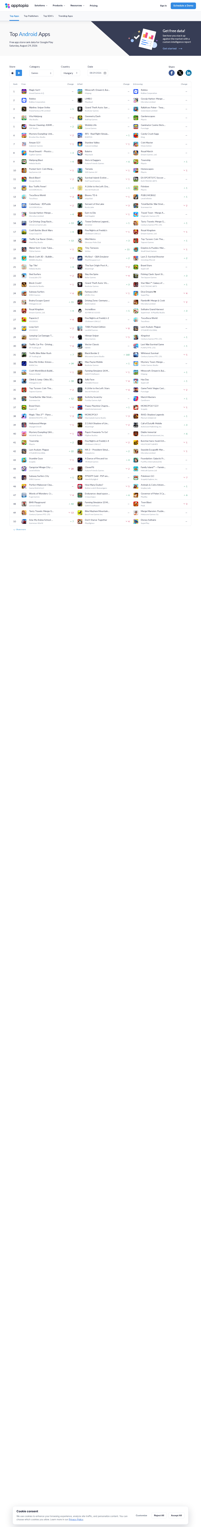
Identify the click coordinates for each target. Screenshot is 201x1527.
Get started (172, 48)
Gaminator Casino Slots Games (153, 125)
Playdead (89, 102)
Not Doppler (90, 216)
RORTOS (88, 137)
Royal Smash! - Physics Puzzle (41, 151)
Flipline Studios (91, 435)
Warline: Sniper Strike (39, 107)
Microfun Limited (148, 102)
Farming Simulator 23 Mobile (97, 502)
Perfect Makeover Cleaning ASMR (41, 484)
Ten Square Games (149, 277)
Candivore (145, 400)
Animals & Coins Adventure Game (153, 484)
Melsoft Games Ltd (149, 470)
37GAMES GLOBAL (149, 330)
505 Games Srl (91, 172)
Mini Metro (90, 239)
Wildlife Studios (35, 260)
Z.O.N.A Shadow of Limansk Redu (97, 423)
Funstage (145, 128)
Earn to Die (90, 212)
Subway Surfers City (39, 476)
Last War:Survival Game (152, 344)
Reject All (159, 1515)
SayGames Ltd (35, 172)
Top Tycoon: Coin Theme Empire (153, 239)
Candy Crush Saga (150, 133)
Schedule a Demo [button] (183, 5)
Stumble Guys (36, 458)
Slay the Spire (91, 274)
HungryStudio (35, 181)
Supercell (145, 268)
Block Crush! (35, 283)
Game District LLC (36, 488)
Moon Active (146, 146)
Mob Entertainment (93, 409)
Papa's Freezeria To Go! (96, 432)
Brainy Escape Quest (39, 300)
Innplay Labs (146, 488)
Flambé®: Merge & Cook (153, 300)
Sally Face (89, 379)
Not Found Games (92, 181)
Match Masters (148, 397)
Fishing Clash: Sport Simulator (153, 274)
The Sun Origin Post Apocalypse (97, 265)
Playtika (144, 497)
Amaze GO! (35, 142)
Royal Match (147, 151)
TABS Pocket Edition (95, 326)
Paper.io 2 (34, 318)
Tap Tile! (33, 265)
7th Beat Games (91, 462)
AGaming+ (89, 268)
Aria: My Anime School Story (41, 520)
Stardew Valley (92, 142)
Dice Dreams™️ (148, 291)
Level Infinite (146, 198)
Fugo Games (34, 497)
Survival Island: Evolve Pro (97, 177)
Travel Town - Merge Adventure (153, 212)
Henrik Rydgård (91, 479)
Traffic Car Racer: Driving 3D (41, 239)
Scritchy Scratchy (93, 397)
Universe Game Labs (37, 225)
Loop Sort (34, 326)
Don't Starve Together (96, 520)
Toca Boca (33, 198)
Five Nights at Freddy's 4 (97, 441)
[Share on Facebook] (172, 73)
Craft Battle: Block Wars (41, 230)
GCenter (88, 225)
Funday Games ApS (93, 400)
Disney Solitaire (148, 520)
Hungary (68, 72)
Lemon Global (35, 505)
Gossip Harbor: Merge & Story (153, 98)
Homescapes (147, 169)
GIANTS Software (92, 374)
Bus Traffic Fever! (37, 186)
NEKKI (87, 347)
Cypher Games (35, 154)
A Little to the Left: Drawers (97, 186)
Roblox (144, 90)
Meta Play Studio (36, 242)
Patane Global (35, 374)
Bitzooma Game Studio (94, 356)
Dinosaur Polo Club (93, 242)
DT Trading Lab (35, 347)
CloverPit (89, 467)
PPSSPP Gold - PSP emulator (97, 476)
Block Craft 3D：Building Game (41, 256)
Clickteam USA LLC (93, 233)
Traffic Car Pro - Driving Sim (41, 344)
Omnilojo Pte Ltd (148, 260)
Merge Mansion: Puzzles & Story (153, 511)
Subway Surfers (36, 291)
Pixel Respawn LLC (92, 260)
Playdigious (90, 523)
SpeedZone (34, 339)
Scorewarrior (146, 207)
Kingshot (145, 335)
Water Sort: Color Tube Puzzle (41, 247)
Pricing (94, 5)
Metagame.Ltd (35, 304)
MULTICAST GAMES (149, 444)
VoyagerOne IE (35, 426)
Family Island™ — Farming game (153, 467)
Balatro (88, 151)
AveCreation (90, 304)
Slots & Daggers (93, 160)
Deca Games (90, 339)
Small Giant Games (149, 251)
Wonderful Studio (36, 286)
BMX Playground (37, 502)
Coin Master (147, 142)
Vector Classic (92, 344)
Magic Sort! (34, 90)
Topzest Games (147, 242)
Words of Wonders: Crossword (41, 493)
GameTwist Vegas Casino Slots (153, 388)
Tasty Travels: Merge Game (153, 221)
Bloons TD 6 (91, 195)
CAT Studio (33, 128)
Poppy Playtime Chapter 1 (97, 405)
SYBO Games (34, 295)
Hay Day (145, 379)
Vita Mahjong (35, 116)
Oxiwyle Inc (90, 453)
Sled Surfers (35, 274)
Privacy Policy (76, 1519)
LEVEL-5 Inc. (90, 295)
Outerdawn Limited (149, 111)
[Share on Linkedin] (189, 73)
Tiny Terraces (92, 247)
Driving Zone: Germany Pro (97, 300)
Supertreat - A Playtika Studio (153, 312)
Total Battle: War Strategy (153, 204)
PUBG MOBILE (148, 195)
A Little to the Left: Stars (97, 388)
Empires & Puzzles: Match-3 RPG (153, 247)
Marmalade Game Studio (95, 418)
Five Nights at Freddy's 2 (97, 318)
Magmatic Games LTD (150, 216)
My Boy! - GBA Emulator (97, 256)
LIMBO (88, 98)
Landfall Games (91, 330)
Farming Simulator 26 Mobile (97, 370)
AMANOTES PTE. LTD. (38, 418)
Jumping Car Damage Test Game (41, 335)
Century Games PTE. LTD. (151, 225)
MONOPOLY (91, 414)
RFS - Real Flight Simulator (97, 133)
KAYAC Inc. (33, 365)
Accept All (176, 1515)
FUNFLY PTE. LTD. (148, 347)
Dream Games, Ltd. (149, 154)
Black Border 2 (92, 353)
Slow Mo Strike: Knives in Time (41, 362)
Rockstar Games (92, 111)
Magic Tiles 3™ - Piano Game (41, 414)
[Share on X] (180, 73)
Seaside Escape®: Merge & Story (153, 449)
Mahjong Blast (36, 160)
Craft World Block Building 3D (41, 370)
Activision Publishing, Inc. (151, 426)
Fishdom (145, 186)
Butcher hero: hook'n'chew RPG (153, 441)
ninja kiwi (89, 198)
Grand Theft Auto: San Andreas (97, 107)
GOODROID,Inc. (36, 190)
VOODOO (33, 321)
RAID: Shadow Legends (152, 414)
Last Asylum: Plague (151, 326)
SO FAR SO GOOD (92, 312)
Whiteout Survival (149, 353)
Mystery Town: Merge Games (153, 362)
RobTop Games (91, 119)
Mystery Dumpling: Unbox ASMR (41, 133)
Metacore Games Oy (149, 514)
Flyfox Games (35, 251)
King (143, 137)
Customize (141, 1515)
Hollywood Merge (37, 423)
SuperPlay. (145, 295)
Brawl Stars (146, 265)
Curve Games (91, 128)
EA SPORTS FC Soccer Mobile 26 (153, 177)
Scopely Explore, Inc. (149, 479)
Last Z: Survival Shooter (152, 256)
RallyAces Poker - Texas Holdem (153, 107)
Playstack (89, 154)
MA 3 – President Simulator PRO (97, 449)
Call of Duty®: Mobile (151, 423)
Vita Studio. (33, 119)
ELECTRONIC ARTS (149, 181)
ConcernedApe (91, 146)
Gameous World (36, 523)
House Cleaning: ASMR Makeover (41, 125)
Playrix (144, 119)
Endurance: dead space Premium (97, 493)
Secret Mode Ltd (92, 190)
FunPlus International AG (151, 462)
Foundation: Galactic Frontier (153, 458)
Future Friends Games (94, 163)
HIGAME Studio (35, 435)
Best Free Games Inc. (94, 514)
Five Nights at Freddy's (96, 230)
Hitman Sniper (92, 335)
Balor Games (90, 277)
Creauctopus (90, 497)
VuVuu (87, 251)
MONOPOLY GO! (150, 405)
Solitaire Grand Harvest (152, 309)
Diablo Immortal (148, 432)
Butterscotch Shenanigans (96, 488)
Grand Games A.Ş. (36, 93)
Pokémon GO (147, 476)
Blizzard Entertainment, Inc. (152, 435)
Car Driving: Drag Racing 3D (41, 221)
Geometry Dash (92, 116)
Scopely (144, 409)
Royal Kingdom (148, 230)
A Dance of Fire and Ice (96, 458)
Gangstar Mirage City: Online (41, 467)
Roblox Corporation (149, 93)
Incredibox (90, 309)
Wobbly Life (91, 125)
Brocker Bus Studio (37, 137)
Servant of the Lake (94, 204)
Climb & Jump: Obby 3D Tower (41, 379)
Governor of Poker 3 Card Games (153, 493)
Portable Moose (91, 383)
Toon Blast (146, 502)
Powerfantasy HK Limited (39, 111)
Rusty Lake (89, 207)
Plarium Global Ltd (148, 418)
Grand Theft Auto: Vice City (97, 283)
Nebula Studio (35, 163)
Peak (143, 505)
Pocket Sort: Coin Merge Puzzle (41, 169)
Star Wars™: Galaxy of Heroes (153, 283)
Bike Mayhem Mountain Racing (97, 511)
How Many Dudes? (94, 484)
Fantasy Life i (91, 291)
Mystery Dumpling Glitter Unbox (41, 432)
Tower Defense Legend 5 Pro (97, 221)
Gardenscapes (148, 116)
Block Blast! (35, 177)
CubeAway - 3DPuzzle (40, 204)
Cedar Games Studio (149, 365)
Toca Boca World (37, 195)
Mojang (88, 93)
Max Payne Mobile (94, 362)
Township (146, 160)
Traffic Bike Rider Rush (40, 353)
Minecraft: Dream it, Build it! (97, 90)
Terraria (89, 169)
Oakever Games (36, 146)
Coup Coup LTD (35, 233)
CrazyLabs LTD (35, 277)
